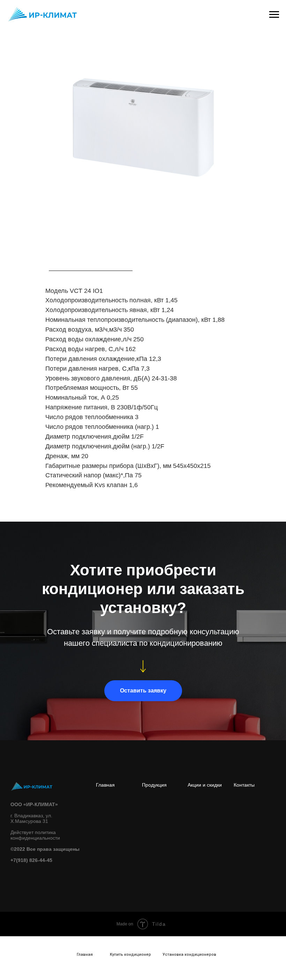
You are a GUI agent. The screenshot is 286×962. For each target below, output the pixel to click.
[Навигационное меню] (274, 14)
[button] (143, 690)
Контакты (244, 785)
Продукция (154, 785)
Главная (105, 785)
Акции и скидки (205, 785)
